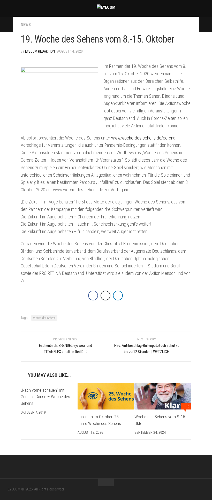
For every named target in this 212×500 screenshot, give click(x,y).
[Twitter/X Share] (105, 295)
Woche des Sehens (44, 318)
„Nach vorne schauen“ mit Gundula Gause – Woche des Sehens (45, 397)
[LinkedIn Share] (118, 295)
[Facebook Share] (93, 295)
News (26, 24)
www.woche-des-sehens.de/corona (143, 138)
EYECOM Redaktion (40, 51)
